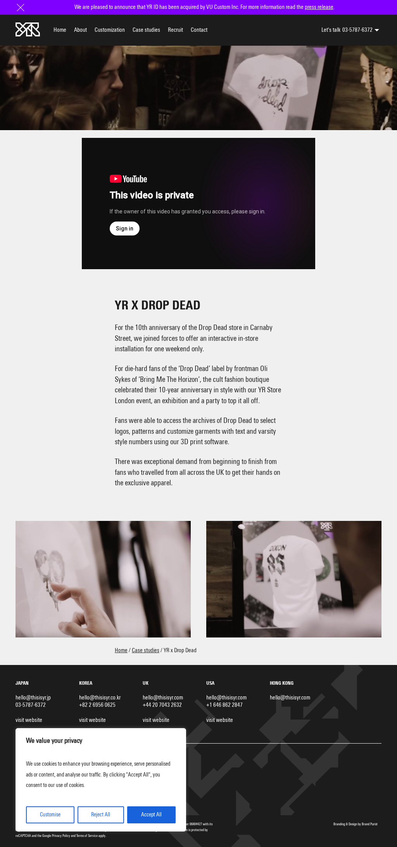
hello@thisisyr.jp (33, 698)
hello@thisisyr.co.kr (100, 698)
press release (319, 7)
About (80, 30)
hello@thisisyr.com (163, 698)
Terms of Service (87, 836)
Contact (199, 30)
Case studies (146, 30)
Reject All (100, 815)
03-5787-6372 (357, 30)
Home (60, 30)
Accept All (151, 815)
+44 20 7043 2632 (162, 705)
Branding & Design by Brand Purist (355, 824)
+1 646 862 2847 (224, 705)
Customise (50, 815)
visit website (29, 720)
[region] (101, 780)
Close (22, 7)
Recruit (175, 30)
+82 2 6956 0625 (97, 705)
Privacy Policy (61, 836)
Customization (110, 30)
